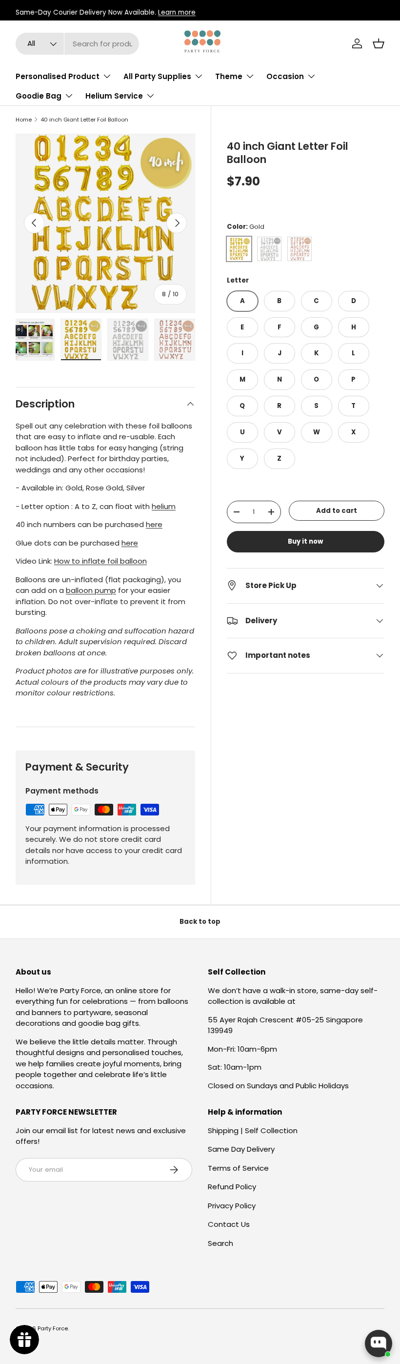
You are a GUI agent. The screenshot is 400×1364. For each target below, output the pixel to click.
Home (24, 119)
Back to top (200, 921)
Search (220, 1243)
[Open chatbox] (378, 1343)
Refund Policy (232, 1186)
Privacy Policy (232, 1206)
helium (164, 506)
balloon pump (91, 590)
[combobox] (77, 44)
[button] (378, 43)
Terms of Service (238, 1168)
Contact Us (229, 1224)
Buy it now (305, 541)
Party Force (53, 1328)
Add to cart (336, 510)
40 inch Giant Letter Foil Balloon (84, 119)
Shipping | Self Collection (253, 1130)
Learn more (177, 12)
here (154, 524)
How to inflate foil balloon (100, 561)
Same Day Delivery (241, 1149)
